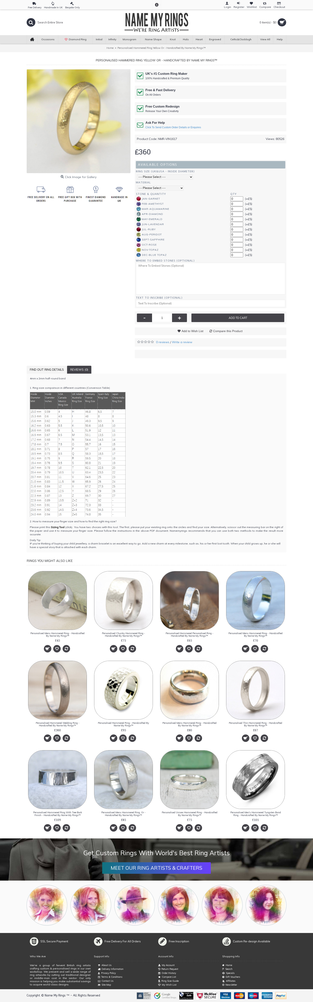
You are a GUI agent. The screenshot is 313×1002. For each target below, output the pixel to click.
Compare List (169, 976)
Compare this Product (228, 331)
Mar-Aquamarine (155, 208)
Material (143, 182)
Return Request (169, 968)
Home (229, 965)
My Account (168, 965)
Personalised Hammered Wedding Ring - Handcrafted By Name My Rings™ (57, 724)
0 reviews (162, 342)
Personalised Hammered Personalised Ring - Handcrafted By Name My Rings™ (189, 634)
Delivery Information (112, 968)
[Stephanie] (178, 905)
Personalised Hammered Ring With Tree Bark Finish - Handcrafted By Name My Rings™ (57, 813)
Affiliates (230, 980)
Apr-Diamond (152, 214)
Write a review (182, 342)
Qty (233, 194)
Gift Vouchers (232, 976)
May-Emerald (152, 219)
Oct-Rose (149, 244)
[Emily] (222, 905)
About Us (107, 965)
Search (229, 968)
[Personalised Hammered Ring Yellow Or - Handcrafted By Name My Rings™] (79, 121)
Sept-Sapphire (153, 239)
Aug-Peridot (152, 234)
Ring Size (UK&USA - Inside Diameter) (165, 171)
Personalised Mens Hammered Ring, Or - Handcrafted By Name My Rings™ (123, 813)
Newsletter (231, 984)
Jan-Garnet (151, 198)
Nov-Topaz (150, 249)
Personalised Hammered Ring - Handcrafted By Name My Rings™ (123, 724)
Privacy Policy (108, 973)
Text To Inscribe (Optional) (159, 297)
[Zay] (134, 905)
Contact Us (107, 980)
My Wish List (169, 984)
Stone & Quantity (151, 194)
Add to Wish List (192, 331)
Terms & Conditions (111, 976)
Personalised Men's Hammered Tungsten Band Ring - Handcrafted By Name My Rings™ (255, 813)
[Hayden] (90, 905)
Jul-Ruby (149, 229)
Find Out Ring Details (47, 369)
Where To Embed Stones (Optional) (165, 260)
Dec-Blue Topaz (154, 254)
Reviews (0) (79, 369)
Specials (230, 973)
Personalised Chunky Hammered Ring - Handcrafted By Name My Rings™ (123, 634)
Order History (169, 973)
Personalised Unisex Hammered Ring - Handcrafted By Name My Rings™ (189, 813)
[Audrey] (266, 905)
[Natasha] (47, 905)
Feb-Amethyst (153, 203)
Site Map (106, 984)
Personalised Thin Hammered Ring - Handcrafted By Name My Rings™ (255, 724)
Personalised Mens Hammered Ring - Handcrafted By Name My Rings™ (57, 634)
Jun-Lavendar (153, 224)
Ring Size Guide (170, 980)
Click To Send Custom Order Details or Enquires (173, 127)
